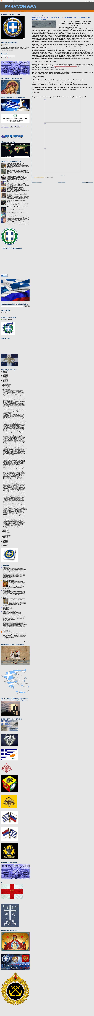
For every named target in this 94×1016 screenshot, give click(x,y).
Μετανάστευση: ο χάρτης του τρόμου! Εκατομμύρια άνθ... (14, 401)
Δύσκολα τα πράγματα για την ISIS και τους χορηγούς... (14, 394)
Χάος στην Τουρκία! (7, 413)
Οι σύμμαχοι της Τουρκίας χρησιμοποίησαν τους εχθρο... (14, 405)
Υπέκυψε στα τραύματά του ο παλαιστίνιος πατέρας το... (14, 502)
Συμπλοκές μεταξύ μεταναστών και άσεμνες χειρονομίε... (14, 465)
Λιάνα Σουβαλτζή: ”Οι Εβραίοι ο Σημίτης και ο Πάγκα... (13, 497)
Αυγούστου (5, 389)
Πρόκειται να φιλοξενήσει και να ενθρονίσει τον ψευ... (13, 391)
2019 (4, 377)
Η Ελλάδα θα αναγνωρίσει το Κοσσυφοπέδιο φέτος (13, 456)
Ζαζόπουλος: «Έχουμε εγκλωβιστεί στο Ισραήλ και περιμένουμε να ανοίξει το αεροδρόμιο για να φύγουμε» (14, 624)
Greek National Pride (7, 607)
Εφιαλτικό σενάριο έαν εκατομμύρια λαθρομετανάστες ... (14, 399)
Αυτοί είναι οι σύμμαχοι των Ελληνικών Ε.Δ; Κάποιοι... (13, 390)
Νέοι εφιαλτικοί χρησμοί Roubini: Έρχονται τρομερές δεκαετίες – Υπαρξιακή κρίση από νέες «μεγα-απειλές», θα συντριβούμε (18, 219)
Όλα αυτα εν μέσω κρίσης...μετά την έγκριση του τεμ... (13, 483)
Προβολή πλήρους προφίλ (7, 50)
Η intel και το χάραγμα (7, 412)
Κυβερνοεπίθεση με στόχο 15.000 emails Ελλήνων (12, 510)
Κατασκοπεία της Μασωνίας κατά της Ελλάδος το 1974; (14, 429)
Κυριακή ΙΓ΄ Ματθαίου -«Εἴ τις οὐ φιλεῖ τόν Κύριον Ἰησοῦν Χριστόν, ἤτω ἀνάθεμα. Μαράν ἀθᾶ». (16, 600)
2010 (4, 542)
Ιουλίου (5, 529)
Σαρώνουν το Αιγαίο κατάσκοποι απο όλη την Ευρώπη (13, 438)
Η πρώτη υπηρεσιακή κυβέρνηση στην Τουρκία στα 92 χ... (14, 404)
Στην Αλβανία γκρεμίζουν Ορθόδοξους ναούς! (12, 426)
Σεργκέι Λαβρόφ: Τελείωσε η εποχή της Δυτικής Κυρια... (14, 440)
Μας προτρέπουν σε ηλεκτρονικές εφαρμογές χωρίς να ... (14, 523)
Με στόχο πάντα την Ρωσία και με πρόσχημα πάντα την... (14, 436)
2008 (4, 545)
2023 (4, 372)
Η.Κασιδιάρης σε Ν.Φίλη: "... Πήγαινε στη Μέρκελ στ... (13, 479)
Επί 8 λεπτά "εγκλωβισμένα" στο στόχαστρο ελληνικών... (14, 473)
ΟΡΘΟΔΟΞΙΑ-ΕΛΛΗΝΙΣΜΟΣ (9, 580)
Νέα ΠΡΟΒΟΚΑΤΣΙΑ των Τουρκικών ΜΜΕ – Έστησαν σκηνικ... (15, 448)
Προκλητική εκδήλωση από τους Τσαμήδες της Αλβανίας (14, 437)
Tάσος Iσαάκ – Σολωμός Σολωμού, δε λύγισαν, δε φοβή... (14, 488)
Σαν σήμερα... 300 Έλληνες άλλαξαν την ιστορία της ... (13, 498)
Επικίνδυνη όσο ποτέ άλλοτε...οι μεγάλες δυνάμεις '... (13, 471)
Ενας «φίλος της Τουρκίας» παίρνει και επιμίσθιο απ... (13, 443)
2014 (4, 537)
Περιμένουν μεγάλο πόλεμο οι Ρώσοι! (15, 163)
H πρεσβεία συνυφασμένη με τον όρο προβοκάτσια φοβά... (14, 495)
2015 (4, 383)
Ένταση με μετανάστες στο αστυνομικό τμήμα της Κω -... (14, 522)
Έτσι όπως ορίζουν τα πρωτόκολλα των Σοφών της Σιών (14, 442)
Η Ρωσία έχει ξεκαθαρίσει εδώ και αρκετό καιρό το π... (13, 520)
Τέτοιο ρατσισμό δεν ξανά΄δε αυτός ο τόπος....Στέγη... (13, 449)
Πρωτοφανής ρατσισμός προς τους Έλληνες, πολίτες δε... (14, 516)
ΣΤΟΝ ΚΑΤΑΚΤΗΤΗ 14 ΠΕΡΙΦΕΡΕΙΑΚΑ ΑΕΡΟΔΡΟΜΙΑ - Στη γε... (15, 453)
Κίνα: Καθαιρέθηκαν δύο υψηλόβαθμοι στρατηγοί (13, 591)
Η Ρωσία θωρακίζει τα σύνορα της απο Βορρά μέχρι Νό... (14, 503)
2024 (4, 371)
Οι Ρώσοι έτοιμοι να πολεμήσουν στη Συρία (11, 515)
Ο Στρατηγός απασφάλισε (8, 400)
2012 (4, 540)
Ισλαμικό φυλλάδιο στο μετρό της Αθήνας (11, 476)
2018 (4, 379)
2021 (4, 375)
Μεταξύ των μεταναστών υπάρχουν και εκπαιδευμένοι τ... (14, 484)
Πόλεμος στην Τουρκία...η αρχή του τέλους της (12, 486)
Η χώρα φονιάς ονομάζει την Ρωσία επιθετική (12, 432)
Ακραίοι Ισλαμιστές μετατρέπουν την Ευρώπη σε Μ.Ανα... (14, 451)
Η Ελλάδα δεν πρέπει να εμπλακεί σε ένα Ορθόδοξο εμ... (14, 414)
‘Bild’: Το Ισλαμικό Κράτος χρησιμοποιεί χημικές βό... (13, 477)
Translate (12, 57)
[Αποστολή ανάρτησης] (45, 177)
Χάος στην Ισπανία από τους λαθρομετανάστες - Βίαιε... (14, 461)
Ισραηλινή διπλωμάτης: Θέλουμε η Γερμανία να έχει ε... (14, 462)
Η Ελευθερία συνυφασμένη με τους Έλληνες (11, 525)
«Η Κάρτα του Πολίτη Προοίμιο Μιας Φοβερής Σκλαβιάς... (14, 460)
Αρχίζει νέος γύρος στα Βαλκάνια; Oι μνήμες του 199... (13, 450)
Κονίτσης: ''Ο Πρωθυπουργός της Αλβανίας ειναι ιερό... (14, 403)
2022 (4, 374)
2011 (4, 541)
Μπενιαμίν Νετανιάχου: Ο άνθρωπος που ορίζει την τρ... (14, 393)
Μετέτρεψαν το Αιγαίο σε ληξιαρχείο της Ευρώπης (12, 447)
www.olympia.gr (6, 590)
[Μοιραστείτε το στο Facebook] (51, 177)
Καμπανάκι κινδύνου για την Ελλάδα (10, 402)
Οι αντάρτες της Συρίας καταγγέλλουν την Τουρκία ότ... (13, 425)
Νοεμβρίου (5, 385)
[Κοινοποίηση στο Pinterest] (52, 177)
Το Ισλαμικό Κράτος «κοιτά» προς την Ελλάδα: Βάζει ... (14, 490)
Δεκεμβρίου (5, 384)
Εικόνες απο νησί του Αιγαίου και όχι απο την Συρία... (13, 485)
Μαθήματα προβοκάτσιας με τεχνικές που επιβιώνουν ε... (14, 423)
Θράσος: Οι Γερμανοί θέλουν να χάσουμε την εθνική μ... (14, 511)
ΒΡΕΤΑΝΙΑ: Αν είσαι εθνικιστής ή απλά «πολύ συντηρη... (14, 514)
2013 (4, 539)
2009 (4, 544)
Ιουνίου (5, 530)
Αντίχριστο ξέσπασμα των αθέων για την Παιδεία (12, 439)
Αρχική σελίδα (61, 182)
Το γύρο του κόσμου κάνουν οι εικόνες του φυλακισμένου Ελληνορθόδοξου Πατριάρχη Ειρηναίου (17, 194)
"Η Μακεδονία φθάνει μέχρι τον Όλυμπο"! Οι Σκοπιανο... (14, 475)
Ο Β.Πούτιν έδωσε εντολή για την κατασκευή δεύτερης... (14, 419)
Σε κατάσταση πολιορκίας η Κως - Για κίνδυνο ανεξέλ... (14, 463)
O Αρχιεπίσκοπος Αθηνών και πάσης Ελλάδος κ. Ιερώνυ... (14, 431)
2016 (4, 381)
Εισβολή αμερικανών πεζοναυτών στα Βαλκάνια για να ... (14, 446)
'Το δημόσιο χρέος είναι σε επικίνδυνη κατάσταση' (13, 524)
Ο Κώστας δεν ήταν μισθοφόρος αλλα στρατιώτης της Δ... (14, 500)
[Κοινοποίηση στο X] (50, 177)
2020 (4, 376)
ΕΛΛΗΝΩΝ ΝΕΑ (20, 6)
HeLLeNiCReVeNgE (7, 631)
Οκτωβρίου (5, 386)
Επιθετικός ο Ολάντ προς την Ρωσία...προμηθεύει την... (14, 512)
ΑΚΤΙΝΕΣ (5, 597)
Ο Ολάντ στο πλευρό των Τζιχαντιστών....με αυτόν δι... (13, 499)
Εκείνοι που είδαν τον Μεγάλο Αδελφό (10, 513)
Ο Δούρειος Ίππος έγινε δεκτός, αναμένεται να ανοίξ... (13, 501)
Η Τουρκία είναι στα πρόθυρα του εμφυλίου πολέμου (13, 466)
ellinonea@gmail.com (15, 127)
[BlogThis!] (48, 177)
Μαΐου (4, 531)
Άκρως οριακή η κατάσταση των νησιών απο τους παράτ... (14, 491)
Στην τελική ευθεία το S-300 (8, 454)
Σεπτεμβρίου (6, 388)
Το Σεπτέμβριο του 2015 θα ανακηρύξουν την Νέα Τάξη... (14, 504)
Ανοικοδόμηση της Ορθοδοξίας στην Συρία (11, 464)
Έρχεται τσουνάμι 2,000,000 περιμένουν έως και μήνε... (13, 468)
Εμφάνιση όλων (27, 641)
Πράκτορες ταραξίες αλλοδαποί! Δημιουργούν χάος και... (14, 441)
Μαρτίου (5, 534)
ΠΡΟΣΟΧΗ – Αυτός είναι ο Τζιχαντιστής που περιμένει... (14, 455)
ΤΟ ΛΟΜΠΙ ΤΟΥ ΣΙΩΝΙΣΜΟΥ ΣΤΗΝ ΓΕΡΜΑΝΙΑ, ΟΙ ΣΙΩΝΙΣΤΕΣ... (15, 508)
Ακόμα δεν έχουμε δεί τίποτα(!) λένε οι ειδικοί (12, 395)
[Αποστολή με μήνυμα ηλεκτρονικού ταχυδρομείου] (47, 177)
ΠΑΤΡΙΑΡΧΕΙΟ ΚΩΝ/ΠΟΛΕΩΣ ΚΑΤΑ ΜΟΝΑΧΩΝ (17, 175)
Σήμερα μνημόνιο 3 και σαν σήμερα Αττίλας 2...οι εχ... (13, 478)
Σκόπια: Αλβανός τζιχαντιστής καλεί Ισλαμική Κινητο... (13, 489)
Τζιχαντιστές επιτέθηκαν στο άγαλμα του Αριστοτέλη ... (13, 418)
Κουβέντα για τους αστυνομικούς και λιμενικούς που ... (13, 435)
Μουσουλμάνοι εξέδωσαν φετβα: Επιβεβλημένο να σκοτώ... (14, 411)
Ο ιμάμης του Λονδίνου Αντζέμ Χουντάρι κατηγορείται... (14, 519)
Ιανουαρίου (5, 536)
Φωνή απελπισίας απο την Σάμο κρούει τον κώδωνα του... (14, 487)
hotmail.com (5, 608)
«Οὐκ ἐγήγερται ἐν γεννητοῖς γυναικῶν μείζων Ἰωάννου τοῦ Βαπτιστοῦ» (16, 582)
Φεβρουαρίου (6, 535)
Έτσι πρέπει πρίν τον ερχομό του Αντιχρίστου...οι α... (13, 527)
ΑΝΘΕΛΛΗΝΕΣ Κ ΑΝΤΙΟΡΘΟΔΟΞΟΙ (15, 187)
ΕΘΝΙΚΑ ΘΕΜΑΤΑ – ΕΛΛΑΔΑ (9, 611)
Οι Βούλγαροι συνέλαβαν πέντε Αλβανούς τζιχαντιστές (13, 407)
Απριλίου (5, 532)
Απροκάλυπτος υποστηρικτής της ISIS (10, 430)
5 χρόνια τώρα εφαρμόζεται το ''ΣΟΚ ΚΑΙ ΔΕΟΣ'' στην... (14, 392)
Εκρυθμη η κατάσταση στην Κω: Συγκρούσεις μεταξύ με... (14, 472)
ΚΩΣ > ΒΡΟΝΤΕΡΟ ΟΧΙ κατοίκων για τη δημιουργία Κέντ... (14, 417)
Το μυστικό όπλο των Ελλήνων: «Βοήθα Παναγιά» (12, 474)
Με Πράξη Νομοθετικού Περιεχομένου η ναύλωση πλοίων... (14, 428)
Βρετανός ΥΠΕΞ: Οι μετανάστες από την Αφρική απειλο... (14, 492)
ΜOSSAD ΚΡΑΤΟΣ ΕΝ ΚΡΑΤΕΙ (14, 169)
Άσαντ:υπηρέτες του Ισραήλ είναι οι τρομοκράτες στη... (14, 424)
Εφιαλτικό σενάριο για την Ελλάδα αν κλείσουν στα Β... (13, 452)
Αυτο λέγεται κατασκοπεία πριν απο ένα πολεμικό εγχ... (14, 526)
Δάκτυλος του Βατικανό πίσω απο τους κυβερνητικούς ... (14, 420)
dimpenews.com (6, 567)
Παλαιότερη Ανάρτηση (87, 182)
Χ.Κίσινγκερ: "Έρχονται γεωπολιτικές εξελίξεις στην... (13, 406)
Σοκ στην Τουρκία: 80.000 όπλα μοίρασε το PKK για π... (14, 427)
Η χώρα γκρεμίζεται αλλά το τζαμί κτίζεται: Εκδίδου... (13, 521)
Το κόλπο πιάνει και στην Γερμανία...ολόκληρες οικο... (13, 415)
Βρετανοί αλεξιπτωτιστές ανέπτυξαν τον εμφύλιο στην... (14, 507)
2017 (4, 380)
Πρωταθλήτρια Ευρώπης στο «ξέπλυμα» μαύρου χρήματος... (15, 509)
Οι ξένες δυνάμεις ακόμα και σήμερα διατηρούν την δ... (13, 467)
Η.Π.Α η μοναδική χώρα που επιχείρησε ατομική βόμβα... (14, 496)
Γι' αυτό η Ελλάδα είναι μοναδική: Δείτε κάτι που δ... (13, 459)
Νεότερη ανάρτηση (37, 182)
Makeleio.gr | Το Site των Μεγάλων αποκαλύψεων (14, 622)
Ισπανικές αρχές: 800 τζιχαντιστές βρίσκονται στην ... (13, 416)
